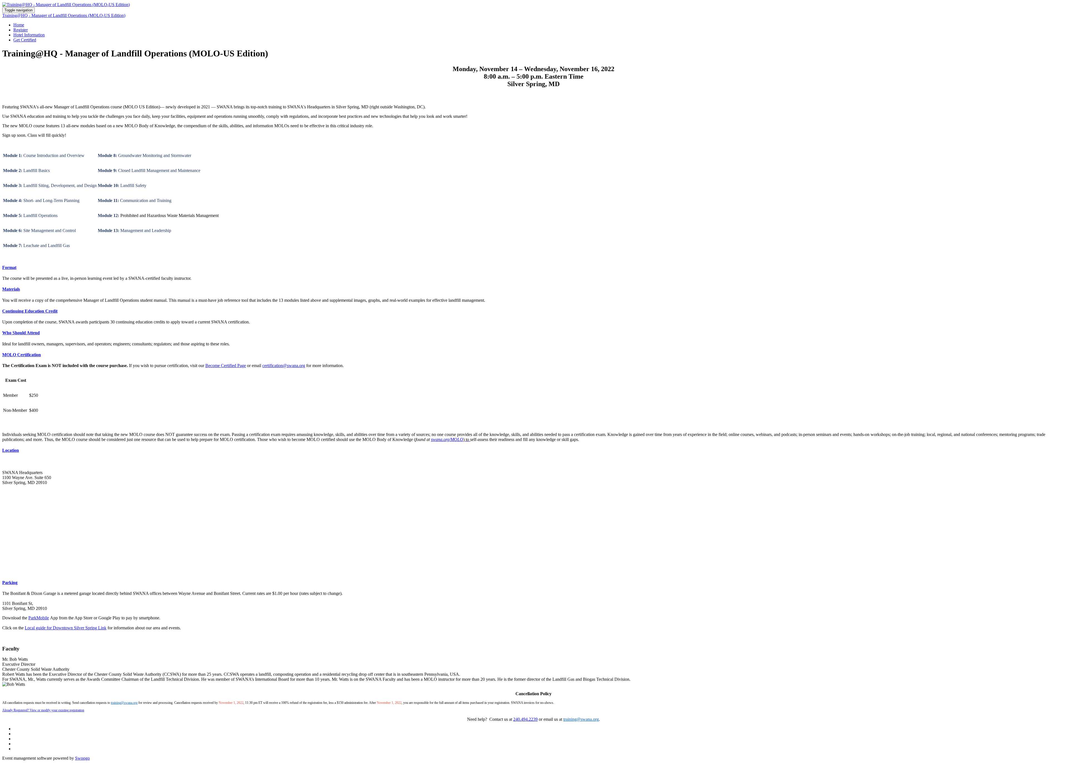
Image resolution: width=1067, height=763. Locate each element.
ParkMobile (38, 617)
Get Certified (24, 40)
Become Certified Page (225, 365)
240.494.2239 (525, 719)
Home (18, 25)
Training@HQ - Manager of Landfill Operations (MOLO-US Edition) (63, 15)
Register (20, 30)
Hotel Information (29, 35)
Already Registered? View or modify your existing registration (43, 710)
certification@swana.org (283, 365)
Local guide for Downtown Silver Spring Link (65, 627)
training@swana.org (124, 703)
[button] (533, 267)
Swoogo (82, 758)
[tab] (533, 267)
